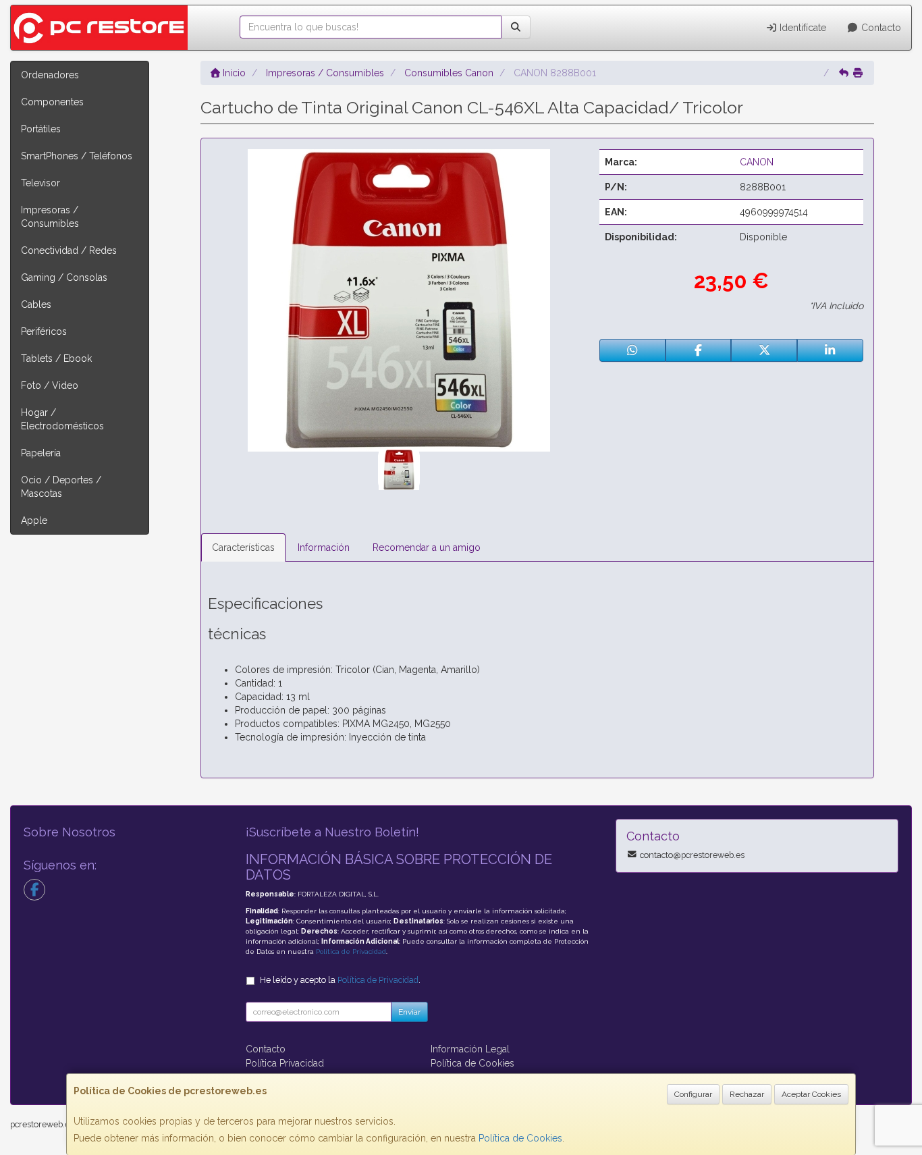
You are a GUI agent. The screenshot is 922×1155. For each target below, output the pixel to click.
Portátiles (41, 129)
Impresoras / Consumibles (50, 217)
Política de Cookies (520, 1138)
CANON (757, 162)
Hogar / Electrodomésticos (62, 419)
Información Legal (470, 1049)
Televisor (40, 183)
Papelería (41, 453)
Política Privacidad (285, 1063)
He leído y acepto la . (340, 980)
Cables (36, 304)
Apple (34, 520)
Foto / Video (49, 385)
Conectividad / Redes (69, 250)
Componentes (52, 102)
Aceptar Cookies (811, 1094)
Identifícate (801, 27)
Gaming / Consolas (64, 277)
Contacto (880, 27)
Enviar (409, 1012)
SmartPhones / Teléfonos (76, 156)
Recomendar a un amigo (427, 547)
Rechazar (747, 1094)
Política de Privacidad (351, 951)
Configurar (693, 1094)
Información (324, 547)
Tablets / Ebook (56, 358)
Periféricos (44, 331)
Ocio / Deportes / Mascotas (61, 487)
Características (243, 547)
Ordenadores (50, 75)
